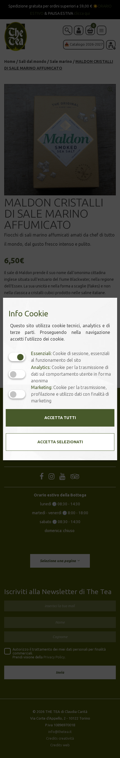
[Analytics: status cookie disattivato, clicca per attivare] (17, 374)
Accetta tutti (60, 417)
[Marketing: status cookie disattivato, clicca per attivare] (17, 394)
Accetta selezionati (60, 442)
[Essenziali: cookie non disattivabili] (17, 357)
